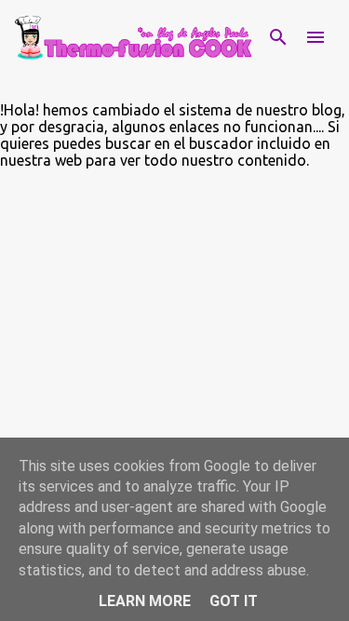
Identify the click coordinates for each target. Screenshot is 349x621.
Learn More (145, 601)
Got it (233, 601)
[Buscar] (278, 37)
